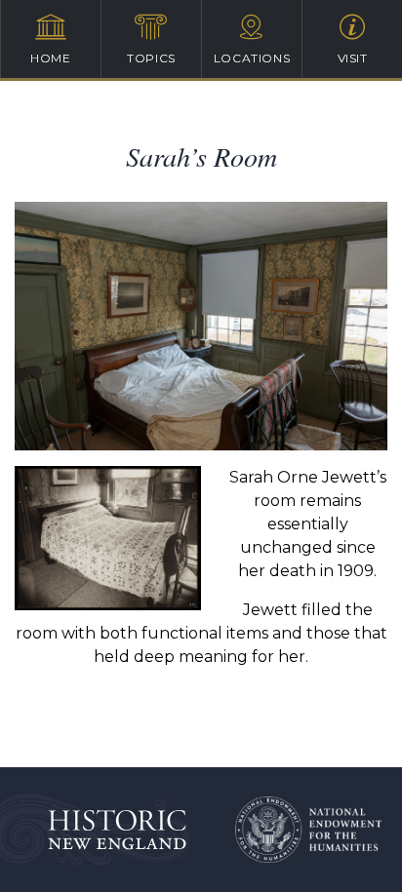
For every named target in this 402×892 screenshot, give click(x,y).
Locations (252, 58)
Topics (151, 58)
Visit (353, 58)
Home (50, 58)
